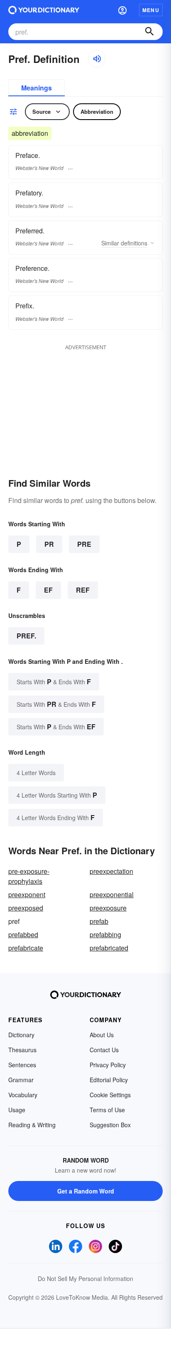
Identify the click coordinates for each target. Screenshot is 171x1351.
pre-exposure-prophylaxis (28, 876)
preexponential (112, 894)
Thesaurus (22, 1050)
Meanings (36, 88)
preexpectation (111, 871)
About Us (102, 1035)
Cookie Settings (110, 1095)
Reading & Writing (32, 1125)
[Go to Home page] (43, 10)
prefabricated (109, 948)
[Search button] (149, 31)
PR (49, 544)
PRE (84, 544)
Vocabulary (22, 1095)
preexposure (108, 908)
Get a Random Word (85, 1191)
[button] (122, 10)
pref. (26, 635)
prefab (99, 921)
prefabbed (23, 934)
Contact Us (104, 1050)
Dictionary (21, 1035)
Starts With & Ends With (54, 681)
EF (48, 590)
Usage (16, 1110)
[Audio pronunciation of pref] (96, 59)
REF (83, 590)
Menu (150, 10)
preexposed (25, 908)
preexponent (26, 894)
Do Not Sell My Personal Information (85, 1278)
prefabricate (25, 948)
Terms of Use (107, 1110)
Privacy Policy (108, 1065)
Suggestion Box (110, 1125)
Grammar (21, 1080)
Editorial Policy (109, 1080)
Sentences (22, 1065)
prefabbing (105, 934)
